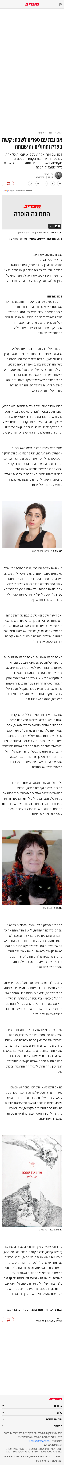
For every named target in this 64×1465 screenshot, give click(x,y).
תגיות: (59, 1318)
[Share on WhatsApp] (37, 183)
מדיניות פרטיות (42, 1460)
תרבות (50, 132)
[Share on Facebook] (52, 183)
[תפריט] (61, 5)
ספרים (59, 1321)
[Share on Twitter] (45, 183)
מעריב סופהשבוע (45, 1321)
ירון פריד (48, 174)
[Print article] (30, 183)
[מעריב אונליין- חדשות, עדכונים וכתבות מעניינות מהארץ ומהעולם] (32, 4)
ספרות (41, 132)
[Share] (59, 183)
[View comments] (8, 183)
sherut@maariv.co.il (40, 1441)
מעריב (59, 132)
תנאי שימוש (56, 1460)
